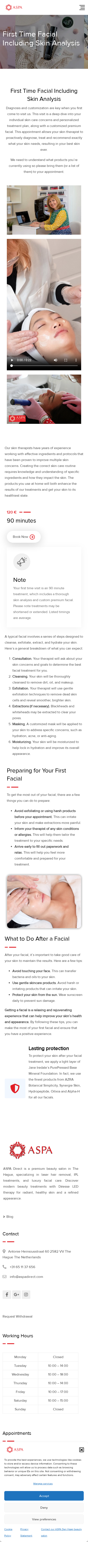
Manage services (43, 1483)
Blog (9, 1217)
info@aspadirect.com (26, 1276)
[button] (81, 1450)
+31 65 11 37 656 (22, 1267)
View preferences (44, 1519)
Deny (44, 1508)
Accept (44, 1496)
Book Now (20, 537)
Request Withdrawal (17, 1316)
